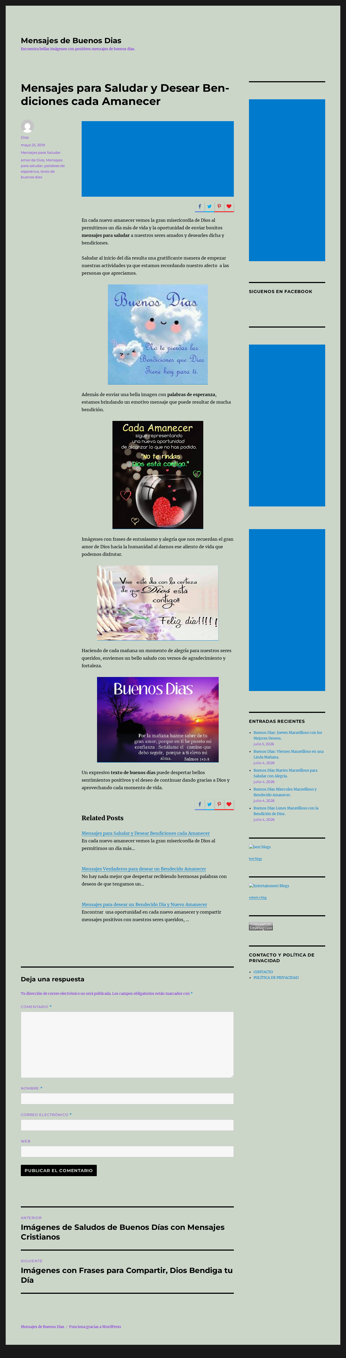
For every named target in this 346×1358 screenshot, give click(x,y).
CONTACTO (263, 972)
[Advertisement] (159, 159)
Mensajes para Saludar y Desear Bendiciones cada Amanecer (146, 833)
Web (26, 1141)
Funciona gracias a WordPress (95, 1327)
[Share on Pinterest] (219, 207)
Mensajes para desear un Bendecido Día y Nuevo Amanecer (144, 904)
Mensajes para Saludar (41, 152)
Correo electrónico (46, 1114)
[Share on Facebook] (200, 207)
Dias (25, 137)
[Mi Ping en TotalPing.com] (287, 926)
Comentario (36, 1007)
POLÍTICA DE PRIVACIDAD (276, 977)
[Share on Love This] (229, 207)
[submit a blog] (287, 886)
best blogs (255, 858)
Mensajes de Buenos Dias (71, 40)
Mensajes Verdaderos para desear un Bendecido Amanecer (144, 869)
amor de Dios (32, 160)
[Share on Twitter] (209, 207)
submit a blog (258, 897)
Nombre (32, 1088)
